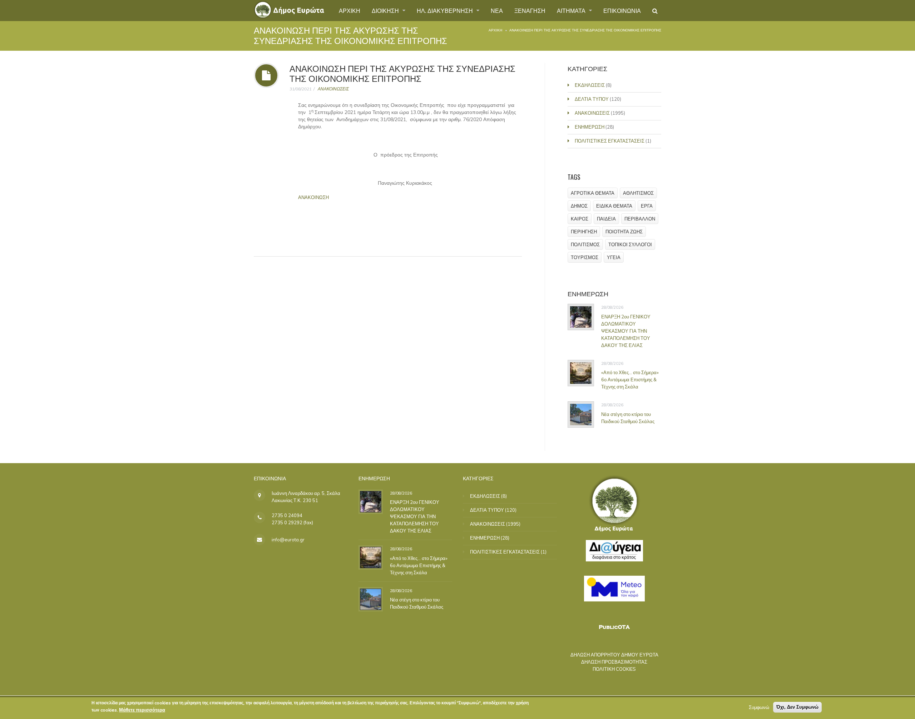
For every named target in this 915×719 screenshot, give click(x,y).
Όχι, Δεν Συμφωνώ (797, 707)
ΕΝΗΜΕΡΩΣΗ (589, 127)
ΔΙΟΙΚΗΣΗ (386, 10)
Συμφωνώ (759, 707)
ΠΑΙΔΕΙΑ (606, 219)
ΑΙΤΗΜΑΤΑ (572, 10)
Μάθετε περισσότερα (142, 710)
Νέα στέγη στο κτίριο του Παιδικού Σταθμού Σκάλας (627, 417)
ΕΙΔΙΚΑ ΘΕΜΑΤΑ (614, 206)
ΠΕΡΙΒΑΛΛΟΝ (639, 219)
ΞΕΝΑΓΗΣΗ (529, 10)
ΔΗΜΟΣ (579, 206)
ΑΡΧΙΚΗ (349, 10)
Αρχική (495, 30)
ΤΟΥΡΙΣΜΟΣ (584, 257)
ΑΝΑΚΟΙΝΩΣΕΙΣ (333, 88)
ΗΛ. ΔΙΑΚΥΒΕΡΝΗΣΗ (445, 10)
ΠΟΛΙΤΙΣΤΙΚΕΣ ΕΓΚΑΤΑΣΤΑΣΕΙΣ (609, 141)
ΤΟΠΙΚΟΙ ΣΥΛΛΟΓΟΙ (630, 244)
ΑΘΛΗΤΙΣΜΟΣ (638, 193)
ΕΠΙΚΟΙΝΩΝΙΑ (622, 10)
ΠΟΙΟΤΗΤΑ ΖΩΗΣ (624, 231)
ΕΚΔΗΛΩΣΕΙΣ (590, 85)
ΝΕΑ (497, 10)
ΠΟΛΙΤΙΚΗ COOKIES (614, 669)
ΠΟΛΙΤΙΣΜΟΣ (585, 244)
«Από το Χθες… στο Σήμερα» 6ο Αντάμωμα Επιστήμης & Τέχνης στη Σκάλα (630, 380)
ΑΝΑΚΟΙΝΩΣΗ (313, 197)
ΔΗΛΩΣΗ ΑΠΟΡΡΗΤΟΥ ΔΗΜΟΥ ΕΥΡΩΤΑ (614, 655)
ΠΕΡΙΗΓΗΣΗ (584, 231)
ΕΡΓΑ (647, 206)
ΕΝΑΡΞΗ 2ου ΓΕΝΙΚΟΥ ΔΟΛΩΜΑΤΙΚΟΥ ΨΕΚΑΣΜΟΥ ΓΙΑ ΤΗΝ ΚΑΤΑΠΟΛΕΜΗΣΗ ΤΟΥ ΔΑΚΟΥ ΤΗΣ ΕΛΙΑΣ (626, 331)
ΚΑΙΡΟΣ (579, 219)
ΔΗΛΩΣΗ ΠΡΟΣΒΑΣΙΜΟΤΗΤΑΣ (614, 662)
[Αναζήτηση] (655, 10)
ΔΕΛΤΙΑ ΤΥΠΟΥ (592, 99)
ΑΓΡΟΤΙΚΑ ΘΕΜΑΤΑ (592, 193)
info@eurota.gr (288, 539)
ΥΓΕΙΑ (613, 257)
